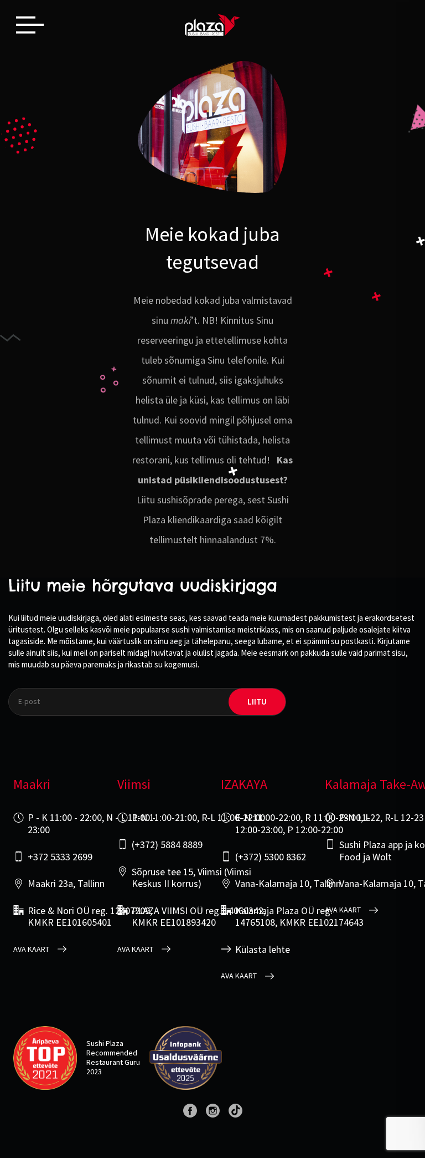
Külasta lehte (262, 949)
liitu (257, 701)
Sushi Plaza (104, 1043)
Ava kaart (31, 949)
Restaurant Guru (113, 1062)
